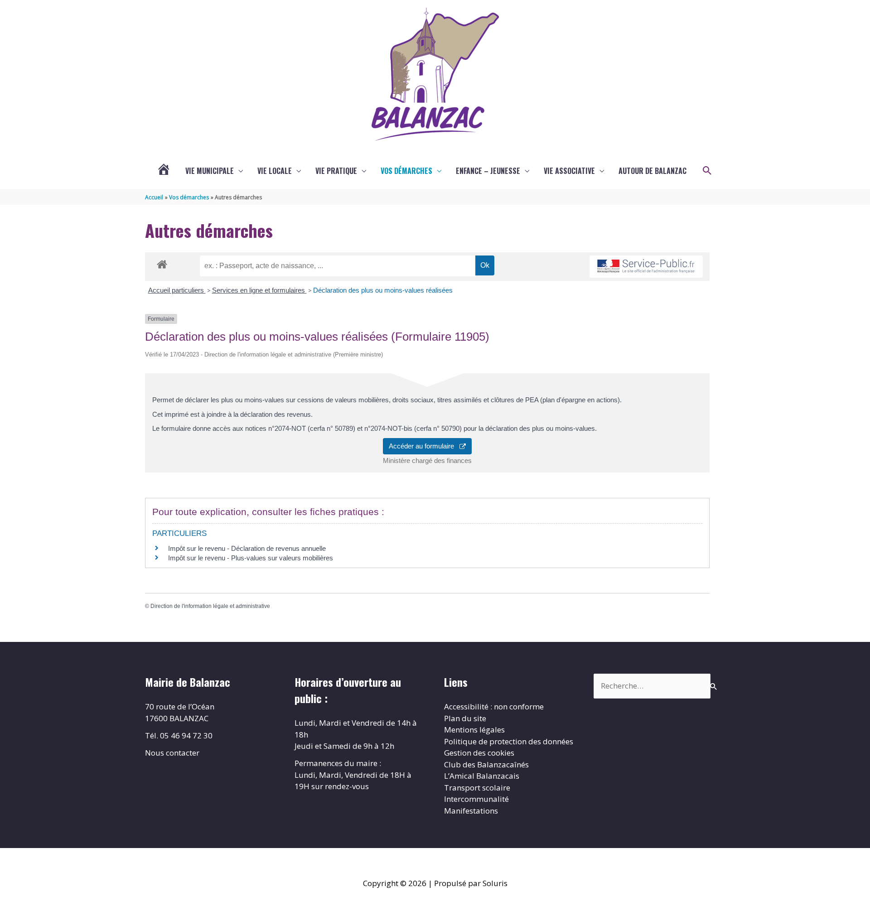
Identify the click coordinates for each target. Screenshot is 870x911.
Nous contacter (172, 752)
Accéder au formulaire (424, 446)
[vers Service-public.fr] (646, 266)
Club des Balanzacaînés (486, 764)
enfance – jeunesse (488, 170)
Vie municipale (209, 170)
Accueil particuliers (177, 290)
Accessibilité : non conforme (494, 706)
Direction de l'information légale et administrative (210, 606)
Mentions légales (474, 729)
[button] (707, 171)
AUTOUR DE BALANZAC (652, 170)
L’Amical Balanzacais (481, 776)
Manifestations (471, 810)
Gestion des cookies (479, 752)
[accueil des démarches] (162, 262)
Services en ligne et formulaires (259, 290)
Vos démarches (406, 170)
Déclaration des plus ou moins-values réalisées (383, 290)
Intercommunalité (476, 799)
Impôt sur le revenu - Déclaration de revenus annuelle (247, 548)
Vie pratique (336, 170)
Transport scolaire (477, 787)
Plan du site (465, 718)
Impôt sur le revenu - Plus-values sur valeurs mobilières (250, 558)
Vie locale (274, 170)
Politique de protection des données (508, 741)
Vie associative (569, 170)
